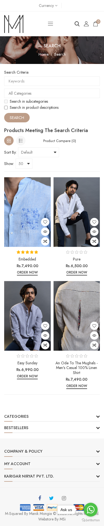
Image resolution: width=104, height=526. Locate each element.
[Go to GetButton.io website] (91, 520)
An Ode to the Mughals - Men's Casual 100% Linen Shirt (76, 367)
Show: (9, 163)
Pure (76, 259)
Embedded (27, 259)
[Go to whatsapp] (91, 510)
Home (44, 54)
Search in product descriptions (34, 107)
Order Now (27, 272)
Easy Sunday (27, 363)
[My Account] (86, 24)
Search (60, 54)
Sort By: (10, 152)
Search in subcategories (29, 101)
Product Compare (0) (59, 140)
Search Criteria (16, 72)
